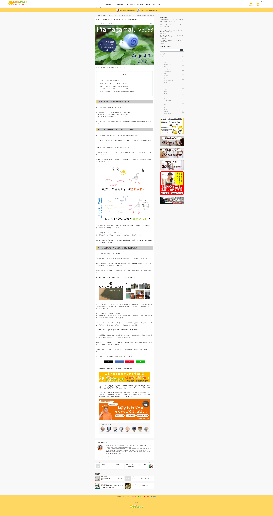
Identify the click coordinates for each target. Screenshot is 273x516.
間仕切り (173, 104)
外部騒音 (173, 89)
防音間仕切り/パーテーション (173, 64)
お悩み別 (173, 73)
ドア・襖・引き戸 (173, 100)
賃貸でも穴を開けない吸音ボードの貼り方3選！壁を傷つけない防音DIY (171, 25)
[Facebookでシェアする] (119, 361)
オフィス (173, 105)
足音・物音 (173, 75)
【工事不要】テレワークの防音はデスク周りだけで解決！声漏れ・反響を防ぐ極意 (171, 20)
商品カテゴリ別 (173, 59)
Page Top (136, 502)
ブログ (172, 57)
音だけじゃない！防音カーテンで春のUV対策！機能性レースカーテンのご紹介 (171, 36)
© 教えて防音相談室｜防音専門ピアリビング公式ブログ (132, 511)
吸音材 (173, 66)
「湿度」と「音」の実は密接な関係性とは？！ (112, 80)
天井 (173, 102)
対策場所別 (173, 93)
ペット (173, 87)
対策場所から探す (119, 4)
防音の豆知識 (173, 111)
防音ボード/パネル (173, 71)
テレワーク (173, 86)
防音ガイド (130, 4)
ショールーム (139, 4)
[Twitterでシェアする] (108, 361)
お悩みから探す (108, 4)
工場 (173, 107)
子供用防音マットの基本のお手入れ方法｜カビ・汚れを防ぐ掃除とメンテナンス (171, 41)
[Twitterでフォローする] (106, 457)
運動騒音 (173, 91)
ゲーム (173, 84)
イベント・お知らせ (173, 114)
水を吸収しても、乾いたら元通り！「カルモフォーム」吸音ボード (116, 89)
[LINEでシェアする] (140, 361)
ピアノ (173, 78)
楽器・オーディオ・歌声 (173, 80)
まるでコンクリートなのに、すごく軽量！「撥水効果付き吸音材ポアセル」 (118, 91)
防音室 (173, 62)
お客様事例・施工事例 (173, 113)
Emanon (150, 511)
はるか (151, 23)
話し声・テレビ (173, 77)
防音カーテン (173, 60)
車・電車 (173, 82)
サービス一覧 (156, 4)
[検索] (181, 50)
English (263, 1)
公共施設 (173, 109)
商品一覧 (148, 4)
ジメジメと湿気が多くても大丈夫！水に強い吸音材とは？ (115, 86)
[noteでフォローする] (108, 457)
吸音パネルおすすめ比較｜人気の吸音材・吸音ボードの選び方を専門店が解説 (171, 30)
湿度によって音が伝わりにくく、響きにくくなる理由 (113, 83)
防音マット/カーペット (173, 69)
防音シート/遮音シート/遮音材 (173, 67)
